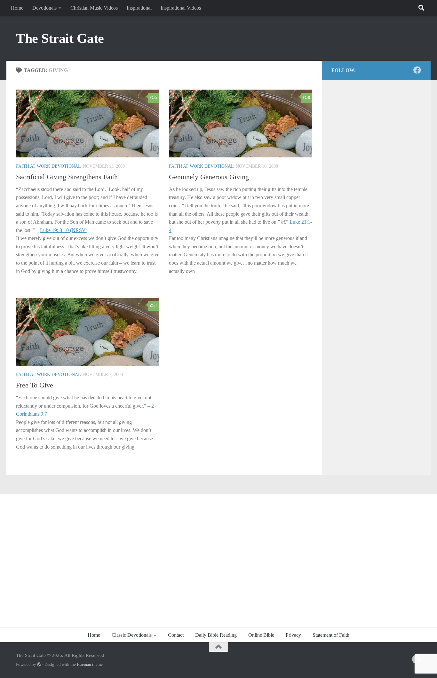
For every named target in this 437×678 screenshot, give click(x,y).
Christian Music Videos (94, 8)
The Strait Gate (60, 38)
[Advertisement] (218, 557)
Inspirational (139, 8)
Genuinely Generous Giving (209, 177)
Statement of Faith (331, 635)
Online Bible (261, 635)
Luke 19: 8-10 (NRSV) (63, 230)
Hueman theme (90, 664)
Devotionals (44, 8)
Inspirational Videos (181, 8)
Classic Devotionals (132, 635)
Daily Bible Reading (216, 635)
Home (17, 8)
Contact (176, 635)
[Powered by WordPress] (39, 664)
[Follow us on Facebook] (417, 70)
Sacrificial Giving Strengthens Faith (67, 177)
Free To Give (34, 385)
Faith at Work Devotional (48, 166)
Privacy (293, 635)
